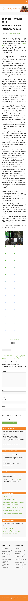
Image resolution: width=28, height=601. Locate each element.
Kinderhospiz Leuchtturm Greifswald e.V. (20, 559)
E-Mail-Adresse (4, 398)
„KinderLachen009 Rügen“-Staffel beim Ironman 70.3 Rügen (20, 356)
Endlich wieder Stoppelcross (10, 499)
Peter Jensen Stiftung (7, 550)
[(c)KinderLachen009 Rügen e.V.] (18, 298)
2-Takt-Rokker (5, 548)
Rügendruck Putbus (6, 559)
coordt (18, 33)
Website (4, 406)
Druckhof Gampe (6, 561)
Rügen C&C (4, 562)
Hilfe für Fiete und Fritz (8, 496)
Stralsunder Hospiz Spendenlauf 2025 (12, 510)
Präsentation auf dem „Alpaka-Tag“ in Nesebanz (7, 356)
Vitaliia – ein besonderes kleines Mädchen (13, 513)
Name (4, 390)
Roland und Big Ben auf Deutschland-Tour (13, 507)
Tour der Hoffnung (6, 350)
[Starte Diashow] (14, 339)
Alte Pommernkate (6, 558)
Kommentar (5, 371)
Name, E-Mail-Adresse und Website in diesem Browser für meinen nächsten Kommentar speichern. (12, 417)
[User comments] (18, 241)
